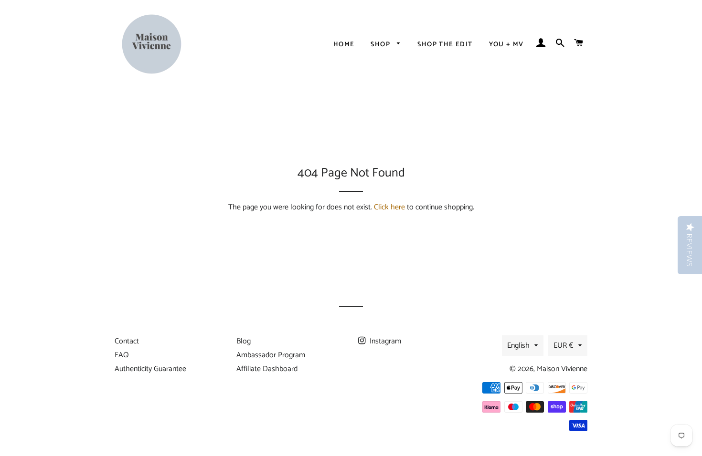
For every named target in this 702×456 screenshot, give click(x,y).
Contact (127, 341)
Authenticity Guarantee (150, 369)
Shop (381, 44)
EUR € (563, 345)
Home (344, 44)
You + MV (506, 44)
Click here (389, 207)
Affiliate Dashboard (267, 369)
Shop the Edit (444, 44)
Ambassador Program (270, 355)
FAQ (122, 355)
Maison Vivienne (562, 369)
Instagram (384, 341)
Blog (243, 341)
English (518, 345)
